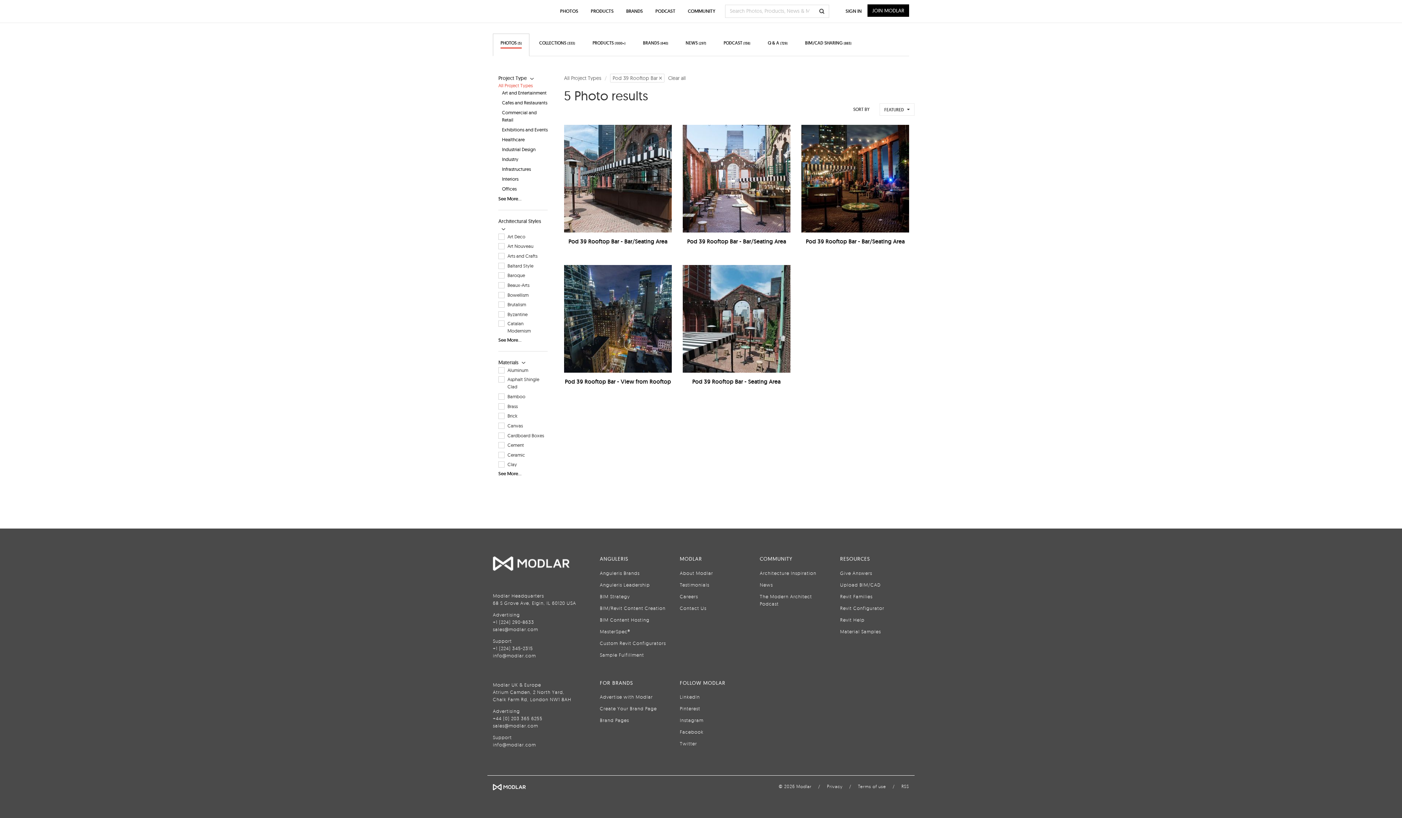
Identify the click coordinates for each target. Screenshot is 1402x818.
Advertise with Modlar (626, 697)
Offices (509, 189)
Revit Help (852, 620)
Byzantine (517, 314)
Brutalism (516, 304)
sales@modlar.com (515, 629)
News (766, 585)
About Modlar (696, 573)
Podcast (665, 11)
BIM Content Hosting (625, 620)
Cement (515, 445)
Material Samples (860, 631)
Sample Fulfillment (622, 655)
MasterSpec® (615, 631)
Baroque (516, 275)
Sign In (854, 11)
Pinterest (690, 708)
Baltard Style (520, 266)
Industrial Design (519, 149)
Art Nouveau (520, 246)
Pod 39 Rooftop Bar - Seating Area (736, 381)
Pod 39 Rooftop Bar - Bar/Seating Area (617, 241)
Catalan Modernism (519, 327)
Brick (512, 416)
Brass (512, 406)
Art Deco (516, 236)
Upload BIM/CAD (860, 585)
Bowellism (518, 295)
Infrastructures (516, 169)
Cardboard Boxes (525, 435)
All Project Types (515, 85)
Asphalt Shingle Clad (523, 382)
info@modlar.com (514, 655)
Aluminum (517, 370)
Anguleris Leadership (625, 585)
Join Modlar (888, 10)
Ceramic (516, 455)
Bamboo (516, 396)
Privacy (835, 786)
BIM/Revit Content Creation (633, 608)
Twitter (688, 743)
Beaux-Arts (518, 285)
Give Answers (856, 573)
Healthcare (513, 139)
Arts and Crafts (522, 256)
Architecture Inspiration (788, 573)
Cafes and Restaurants (524, 102)
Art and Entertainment (524, 93)
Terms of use (872, 786)
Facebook (692, 732)
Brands (634, 11)
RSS (905, 786)
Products (602, 11)
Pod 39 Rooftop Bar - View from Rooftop (618, 381)
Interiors (510, 179)
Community (701, 11)
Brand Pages (614, 720)
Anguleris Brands (620, 573)
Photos (569, 11)
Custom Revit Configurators (633, 643)
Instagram (692, 720)
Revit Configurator (862, 608)
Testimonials (694, 585)
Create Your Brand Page (628, 708)
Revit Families (856, 596)
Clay (512, 464)
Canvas (515, 426)
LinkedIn (690, 697)
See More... (509, 199)
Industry (510, 159)
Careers (689, 596)
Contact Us (693, 608)
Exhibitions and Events (525, 130)
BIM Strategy (615, 596)
